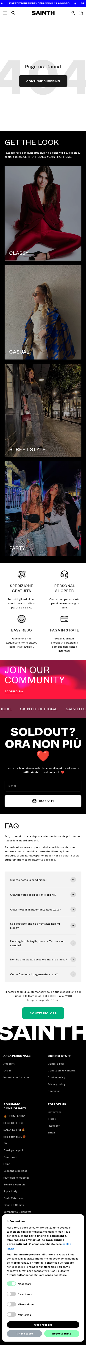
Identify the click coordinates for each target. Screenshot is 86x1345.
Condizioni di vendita (61, 1070)
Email (51, 1132)
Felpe (6, 1164)
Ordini (7, 1070)
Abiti (6, 1143)
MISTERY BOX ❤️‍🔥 (14, 1136)
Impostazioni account (17, 1077)
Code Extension (13, 1198)
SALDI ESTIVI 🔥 (14, 1130)
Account (8, 1063)
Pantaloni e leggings (16, 1177)
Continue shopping (43, 81)
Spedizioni (54, 1091)
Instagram (54, 1112)
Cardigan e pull (13, 1150)
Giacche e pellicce (15, 1171)
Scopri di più (43, 1325)
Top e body (10, 1191)
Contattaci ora (43, 1013)
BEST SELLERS (13, 1123)
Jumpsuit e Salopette (17, 1212)
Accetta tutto (61, 1333)
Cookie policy (56, 1077)
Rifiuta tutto (24, 1333)
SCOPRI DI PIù (14, 691)
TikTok (52, 1119)
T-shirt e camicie (14, 1184)
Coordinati (10, 1157)
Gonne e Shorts (13, 1205)
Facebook (54, 1125)
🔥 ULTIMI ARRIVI (14, 1116)
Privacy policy (56, 1084)
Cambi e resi (56, 1063)
